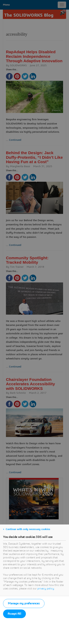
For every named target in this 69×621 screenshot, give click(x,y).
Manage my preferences (24, 603)
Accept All (14, 613)
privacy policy (45, 588)
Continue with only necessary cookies (28, 529)
